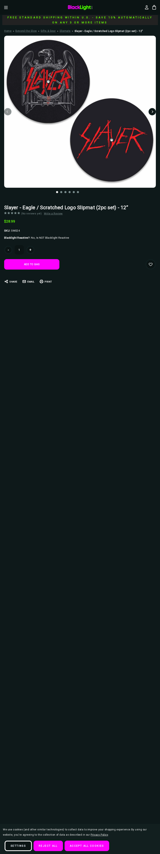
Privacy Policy (99, 834)
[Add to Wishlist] (150, 264)
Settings (18, 845)
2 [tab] (61, 192)
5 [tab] (74, 192)
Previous (7, 111)
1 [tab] (57, 192)
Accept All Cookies (87, 845)
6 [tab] (78, 192)
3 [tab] (65, 192)
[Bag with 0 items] (154, 7)
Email (31, 281)
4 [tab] (70, 192)
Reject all (48, 845)
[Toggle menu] (9, 7)
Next (152, 111)
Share (13, 281)
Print (48, 281)
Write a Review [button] (53, 213)
